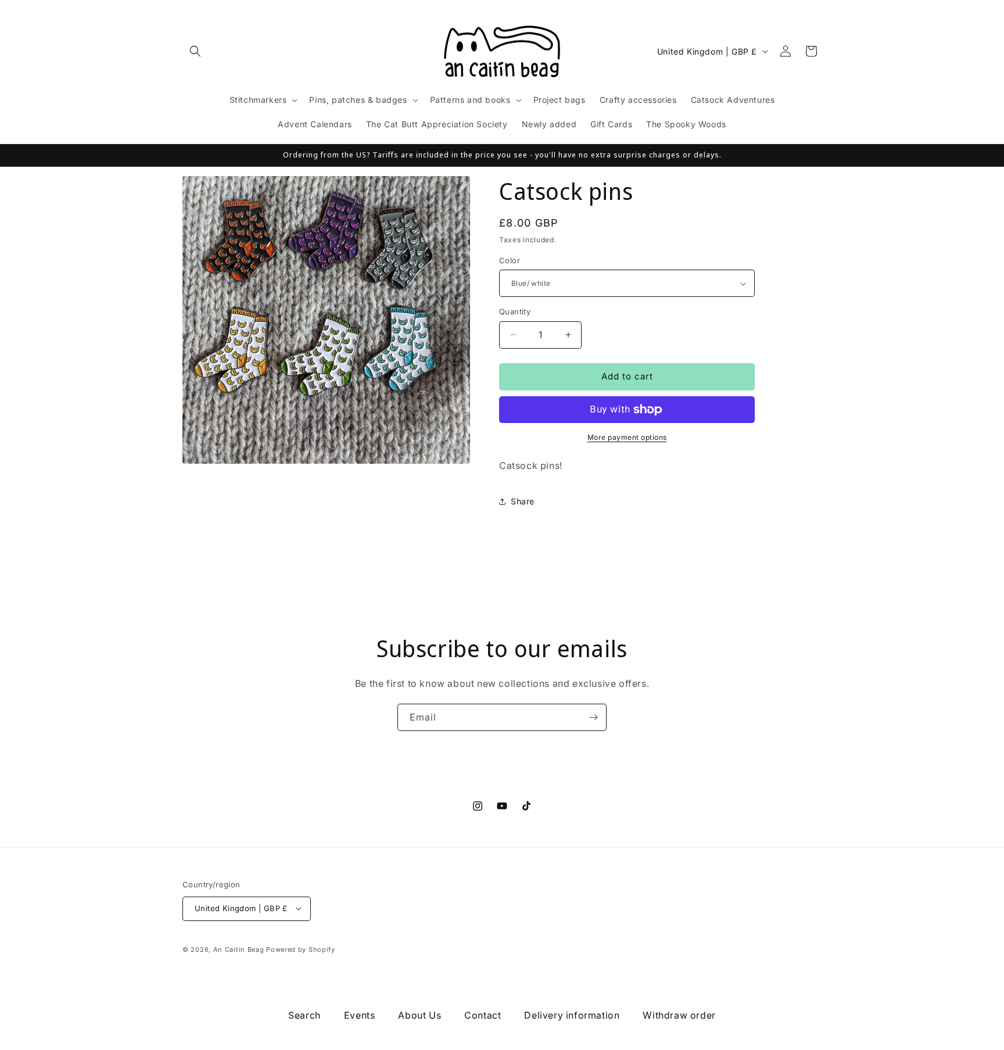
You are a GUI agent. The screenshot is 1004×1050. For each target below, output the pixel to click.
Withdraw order (679, 1015)
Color (509, 260)
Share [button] (523, 501)
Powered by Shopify (300, 949)
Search (304, 1015)
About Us (419, 1015)
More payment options (627, 437)
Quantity (514, 311)
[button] (195, 51)
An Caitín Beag (238, 949)
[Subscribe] (593, 717)
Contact (482, 1015)
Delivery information (571, 1015)
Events (359, 1015)
